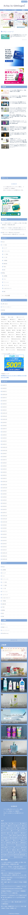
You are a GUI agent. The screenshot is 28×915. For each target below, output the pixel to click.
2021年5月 (4, 537)
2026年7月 (4, 385)
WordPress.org (5, 633)
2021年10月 (4, 521)
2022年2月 (4, 509)
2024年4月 (4, 438)
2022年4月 (4, 503)
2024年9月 (4, 422)
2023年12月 (4, 447)
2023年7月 (4, 459)
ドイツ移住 (5, 254)
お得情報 (5, 275)
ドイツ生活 (4, 244)
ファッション (6, 282)
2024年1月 (4, 444)
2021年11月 (4, 518)
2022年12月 (4, 481)
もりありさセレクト (7, 288)
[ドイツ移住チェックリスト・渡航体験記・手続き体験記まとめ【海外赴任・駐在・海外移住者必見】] (21, 16)
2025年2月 (4, 410)
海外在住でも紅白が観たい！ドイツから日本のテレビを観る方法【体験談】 (13, 878)
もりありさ (14, 183)
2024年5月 (4, 434)
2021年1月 (4, 549)
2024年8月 (4, 425)
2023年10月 (4, 450)
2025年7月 (4, 397)
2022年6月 (4, 497)
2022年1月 (4, 512)
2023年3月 (4, 472)
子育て (4, 266)
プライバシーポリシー (6, 306)
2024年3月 (4, 441)
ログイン (4, 624)
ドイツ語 (5, 257)
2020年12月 (4, 553)
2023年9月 (4, 453)
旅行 (4, 269)
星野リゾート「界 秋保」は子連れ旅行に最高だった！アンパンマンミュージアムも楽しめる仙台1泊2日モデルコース (14, 228)
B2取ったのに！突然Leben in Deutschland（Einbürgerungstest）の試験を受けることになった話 (13, 233)
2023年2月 (4, 475)
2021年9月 (4, 525)
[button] (26, 295)
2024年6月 (4, 431)
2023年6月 (4, 462)
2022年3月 (4, 506)
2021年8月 (4, 528)
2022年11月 (4, 484)
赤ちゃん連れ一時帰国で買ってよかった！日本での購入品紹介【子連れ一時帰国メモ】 (13, 907)
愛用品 (3, 272)
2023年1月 (4, 478)
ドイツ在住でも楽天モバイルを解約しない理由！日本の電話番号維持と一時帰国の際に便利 (14, 224)
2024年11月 (4, 416)
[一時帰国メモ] (21, 24)
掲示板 (3, 310)
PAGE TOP (14, 640)
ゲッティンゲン (6, 251)
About (3, 241)
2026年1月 (4, 391)
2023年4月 (4, 469)
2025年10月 (4, 394)
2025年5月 (4, 400)
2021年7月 (4, 531)
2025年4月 (4, 403)
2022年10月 (4, 487)
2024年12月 (4, 413)
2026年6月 (4, 388)
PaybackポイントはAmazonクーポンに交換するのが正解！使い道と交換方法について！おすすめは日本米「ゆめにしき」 (14, 897)
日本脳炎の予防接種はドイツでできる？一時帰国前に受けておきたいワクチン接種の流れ (13, 892)
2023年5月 (4, 466)
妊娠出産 (5, 263)
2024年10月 (4, 419)
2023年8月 (4, 456)
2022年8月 (4, 493)
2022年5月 (4, 500)
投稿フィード (5, 627)
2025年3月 (4, 407)
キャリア (5, 248)
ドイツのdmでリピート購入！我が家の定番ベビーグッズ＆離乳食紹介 (13, 902)
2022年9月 (4, 490)
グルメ (4, 279)
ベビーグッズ (6, 285)
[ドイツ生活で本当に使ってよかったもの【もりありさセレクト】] (7, 16)
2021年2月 (4, 546)
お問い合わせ (5, 303)
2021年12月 (4, 515)
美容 (4, 291)
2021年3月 (4, 543)
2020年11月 (4, 556)
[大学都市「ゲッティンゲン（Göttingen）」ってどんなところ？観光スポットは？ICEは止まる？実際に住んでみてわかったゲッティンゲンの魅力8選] (7, 24)
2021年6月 (4, 534)
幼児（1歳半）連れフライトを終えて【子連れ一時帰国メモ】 (14, 883)
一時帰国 (5, 260)
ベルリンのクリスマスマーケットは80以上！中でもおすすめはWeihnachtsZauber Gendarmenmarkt (13, 887)
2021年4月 (4, 540)
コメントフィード (5, 630)
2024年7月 (4, 428)
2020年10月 (4, 559)
